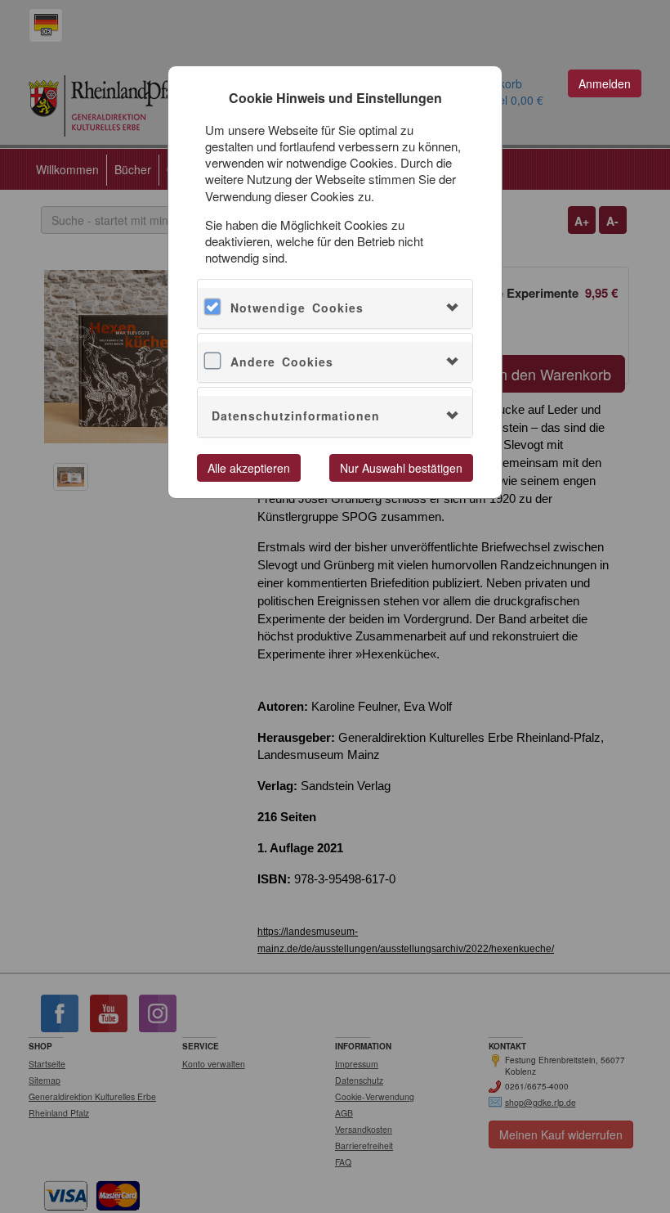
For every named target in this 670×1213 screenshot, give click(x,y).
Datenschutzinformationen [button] (296, 415)
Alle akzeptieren (249, 468)
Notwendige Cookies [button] (297, 307)
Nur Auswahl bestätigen (401, 468)
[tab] (335, 308)
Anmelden (604, 83)
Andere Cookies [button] (281, 361)
